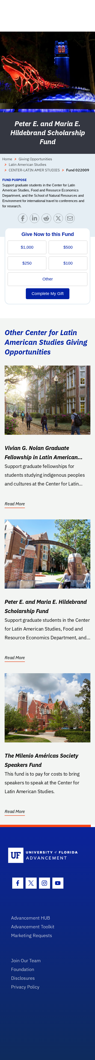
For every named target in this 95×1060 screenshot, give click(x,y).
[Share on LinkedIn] (36, 219)
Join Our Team (26, 960)
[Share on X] (59, 219)
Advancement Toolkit (32, 926)
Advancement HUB (30, 918)
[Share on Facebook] (24, 219)
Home (7, 159)
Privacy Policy (25, 987)
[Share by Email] (71, 219)
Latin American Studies (27, 164)
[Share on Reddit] (47, 219)
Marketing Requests (31, 935)
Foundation (22, 969)
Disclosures (23, 978)
